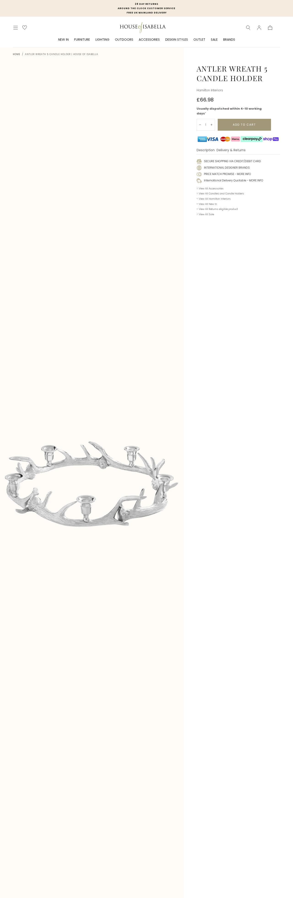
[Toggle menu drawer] (15, 27)
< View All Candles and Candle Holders (220, 193)
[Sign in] (259, 27)
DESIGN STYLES (176, 40)
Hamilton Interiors (210, 90)
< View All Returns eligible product (217, 209)
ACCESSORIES (149, 40)
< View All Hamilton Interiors (214, 199)
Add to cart (244, 125)
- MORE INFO (242, 174)
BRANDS (229, 40)
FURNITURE (82, 40)
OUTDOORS (124, 40)
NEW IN (63, 40)
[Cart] (270, 27)
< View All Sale (205, 214)
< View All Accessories (210, 188)
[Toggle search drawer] (248, 27)
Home (16, 54)
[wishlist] (24, 27)
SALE (214, 40)
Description (206, 150)
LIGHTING (102, 40)
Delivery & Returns (231, 150)
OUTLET (199, 40)
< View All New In (207, 204)
